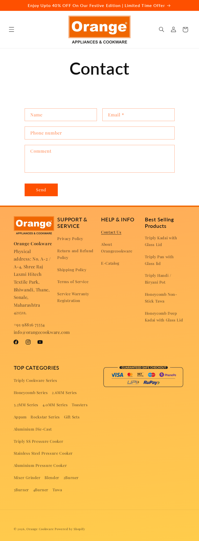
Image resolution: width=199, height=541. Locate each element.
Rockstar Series (45, 416)
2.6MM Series (64, 392)
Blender (52, 477)
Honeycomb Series (31, 392)
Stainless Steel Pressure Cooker (43, 453)
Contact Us (111, 232)
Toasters (80, 404)
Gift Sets (72, 416)
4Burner (40, 489)
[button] (11, 30)
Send (41, 189)
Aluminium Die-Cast (33, 429)
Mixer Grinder (27, 477)
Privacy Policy (70, 238)
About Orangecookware (116, 248)
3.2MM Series (26, 404)
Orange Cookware (40, 529)
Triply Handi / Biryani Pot (158, 279)
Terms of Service (72, 281)
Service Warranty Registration (73, 297)
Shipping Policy (71, 269)
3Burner (21, 489)
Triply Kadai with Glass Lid (161, 241)
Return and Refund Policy (75, 254)
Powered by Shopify (70, 529)
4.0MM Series (55, 404)
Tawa (57, 489)
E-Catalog (110, 263)
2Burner (71, 477)
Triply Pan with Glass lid (159, 260)
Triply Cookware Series (35, 380)
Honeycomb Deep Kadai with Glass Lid (164, 316)
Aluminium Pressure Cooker (40, 465)
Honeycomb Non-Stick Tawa (161, 298)
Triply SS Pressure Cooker (38, 441)
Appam (20, 416)
